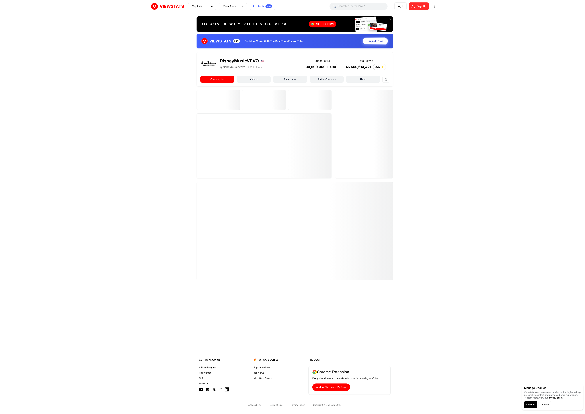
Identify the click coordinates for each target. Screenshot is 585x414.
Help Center (205, 373)
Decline (545, 404)
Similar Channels (327, 79)
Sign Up (421, 6)
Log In (400, 6)
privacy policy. (556, 398)
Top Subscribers (262, 367)
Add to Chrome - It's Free (331, 387)
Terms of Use (276, 405)
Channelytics (217, 79)
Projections (290, 79)
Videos (253, 79)
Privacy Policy (298, 405)
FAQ (201, 378)
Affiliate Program (207, 367)
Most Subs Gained (263, 378)
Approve (530, 404)
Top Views (259, 373)
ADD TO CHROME (325, 24)
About (363, 79)
